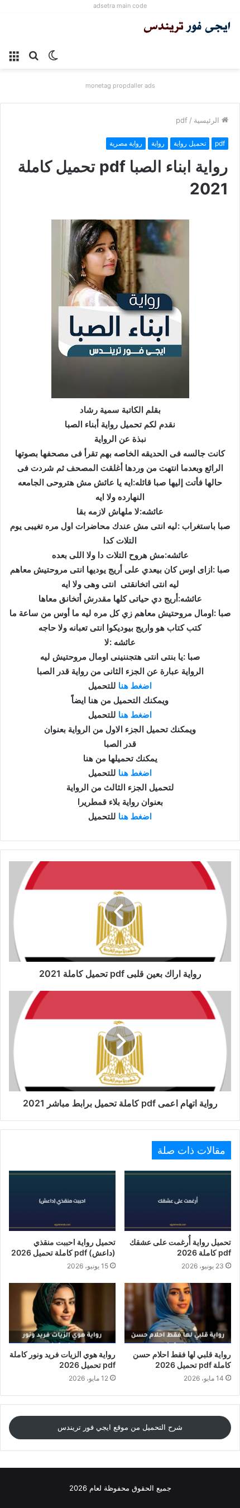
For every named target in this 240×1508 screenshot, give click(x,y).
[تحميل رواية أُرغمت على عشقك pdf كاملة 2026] (177, 1201)
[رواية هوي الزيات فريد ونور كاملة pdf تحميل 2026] (62, 1313)
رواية (158, 143)
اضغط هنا (135, 685)
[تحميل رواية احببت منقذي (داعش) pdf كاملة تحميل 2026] (62, 1201)
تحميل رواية (190, 143)
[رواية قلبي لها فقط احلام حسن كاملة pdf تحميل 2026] (177, 1313)
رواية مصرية (125, 143)
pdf (182, 120)
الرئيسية (208, 120)
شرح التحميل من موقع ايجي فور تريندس (120, 1427)
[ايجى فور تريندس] (187, 28)
